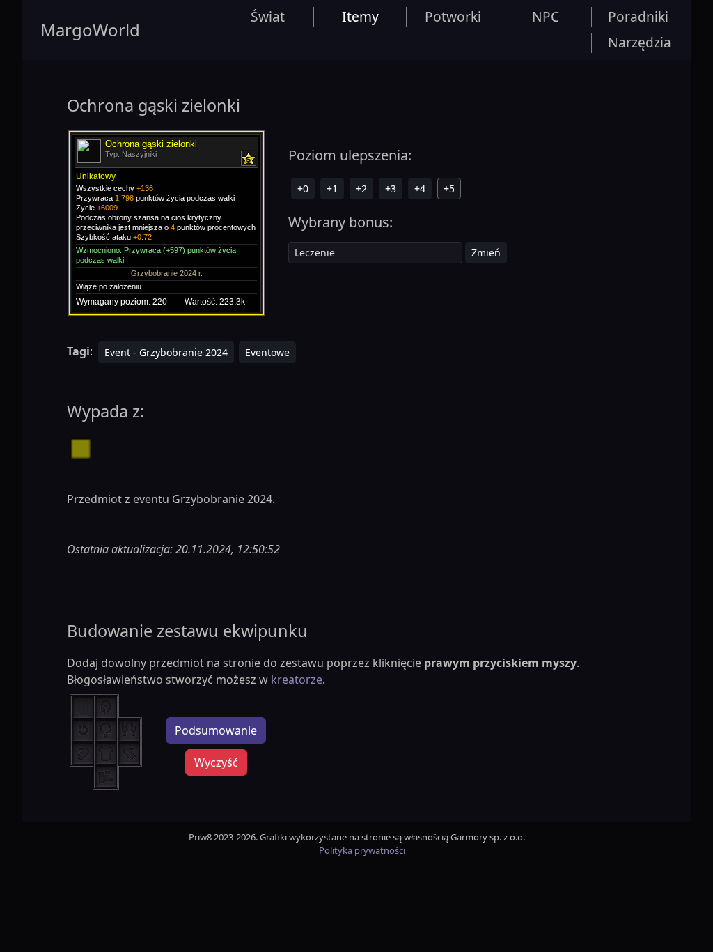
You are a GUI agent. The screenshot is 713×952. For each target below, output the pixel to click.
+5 (449, 188)
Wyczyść (216, 762)
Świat (268, 16)
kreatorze (296, 679)
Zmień (486, 252)
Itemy (360, 16)
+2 (361, 188)
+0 (302, 188)
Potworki (453, 16)
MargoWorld (90, 29)
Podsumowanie (216, 730)
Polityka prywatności (362, 850)
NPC (545, 16)
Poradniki (638, 16)
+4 (419, 188)
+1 (332, 188)
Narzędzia (639, 42)
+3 (390, 188)
